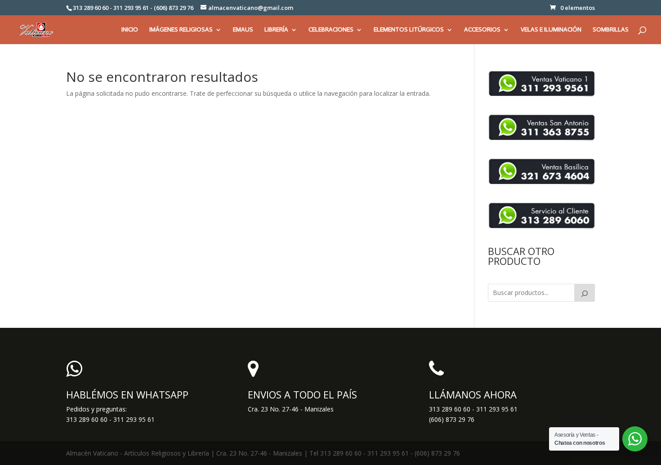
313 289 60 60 (449, 409)
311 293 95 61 (497, 409)
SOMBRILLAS (611, 30)
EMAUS (243, 30)
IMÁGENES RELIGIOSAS (181, 30)
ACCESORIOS (482, 30)
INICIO (129, 30)
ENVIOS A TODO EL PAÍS (302, 394)
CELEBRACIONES (330, 30)
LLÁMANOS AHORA (473, 394)
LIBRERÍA (276, 30)
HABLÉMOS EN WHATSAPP (127, 394)
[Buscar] (584, 293)
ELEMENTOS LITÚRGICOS (409, 30)
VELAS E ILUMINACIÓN (551, 30)
